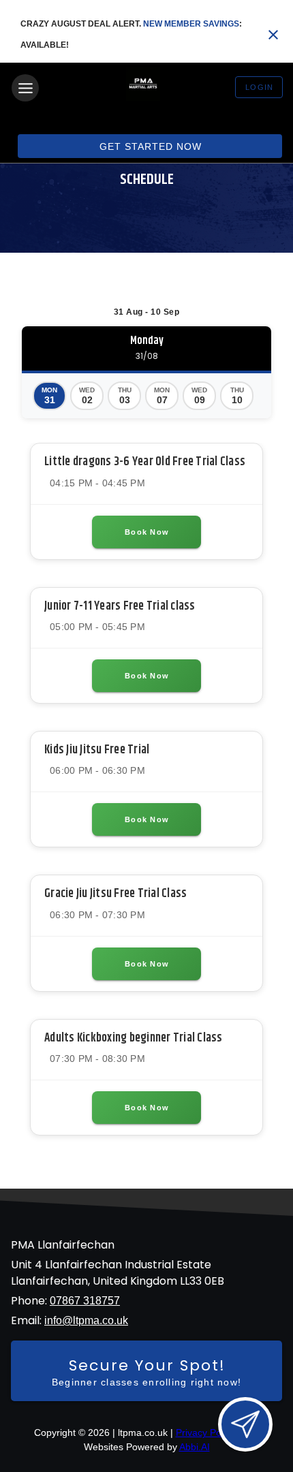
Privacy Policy (205, 1432)
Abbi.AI (194, 1446)
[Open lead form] (245, 1424)
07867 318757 (85, 1300)
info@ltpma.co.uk (86, 1320)
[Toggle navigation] (25, 87)
